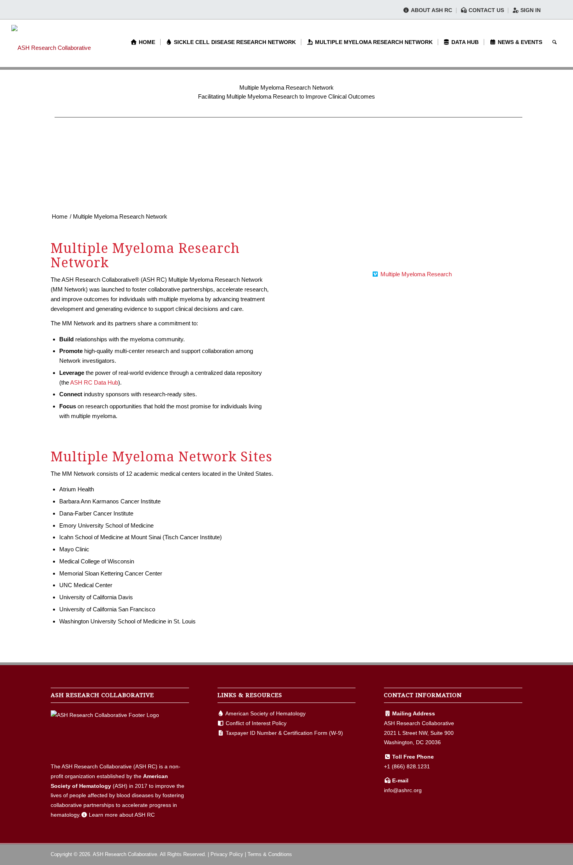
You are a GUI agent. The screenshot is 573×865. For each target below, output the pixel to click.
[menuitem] (427, 10)
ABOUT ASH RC (431, 10)
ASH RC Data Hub (94, 382)
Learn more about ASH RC (122, 815)
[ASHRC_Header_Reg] (51, 42)
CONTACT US (485, 10)
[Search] (554, 42)
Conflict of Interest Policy (256, 723)
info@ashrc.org (403, 790)
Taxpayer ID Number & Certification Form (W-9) (284, 733)
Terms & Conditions (270, 854)
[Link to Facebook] (493, 854)
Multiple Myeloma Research (416, 274)
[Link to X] (505, 854)
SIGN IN (530, 10)
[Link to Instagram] (516, 854)
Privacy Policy (226, 854)
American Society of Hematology (265, 713)
